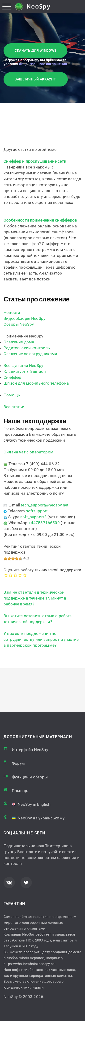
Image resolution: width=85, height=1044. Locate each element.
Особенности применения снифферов (40, 220)
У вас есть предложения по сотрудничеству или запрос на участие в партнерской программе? (41, 639)
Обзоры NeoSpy (19, 324)
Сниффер (12, 377)
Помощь (12, 395)
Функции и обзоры (30, 777)
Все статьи (14, 406)
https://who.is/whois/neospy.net (30, 964)
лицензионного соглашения (43, 64)
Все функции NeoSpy (23, 365)
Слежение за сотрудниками (30, 353)
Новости (12, 312)
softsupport (37, 511)
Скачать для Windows (35, 50)
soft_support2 (33, 516)
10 (26, 575)
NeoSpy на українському (40, 818)
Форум (18, 763)
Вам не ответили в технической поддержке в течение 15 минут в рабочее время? (35, 598)
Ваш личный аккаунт (36, 79)
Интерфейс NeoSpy (30, 749)
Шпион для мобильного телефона (36, 383)
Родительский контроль (27, 347)
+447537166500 (44, 522)
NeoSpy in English (33, 804)
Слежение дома (19, 342)
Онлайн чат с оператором (28, 452)
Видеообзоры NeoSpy (24, 318)
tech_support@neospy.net (44, 505)
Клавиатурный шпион (25, 371)
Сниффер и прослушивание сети (35, 161)
